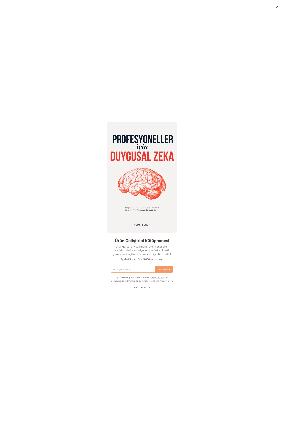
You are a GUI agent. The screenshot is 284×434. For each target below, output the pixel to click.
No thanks (139, 287)
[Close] (276, 7)
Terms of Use (157, 277)
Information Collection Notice (141, 280)
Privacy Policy (166, 280)
